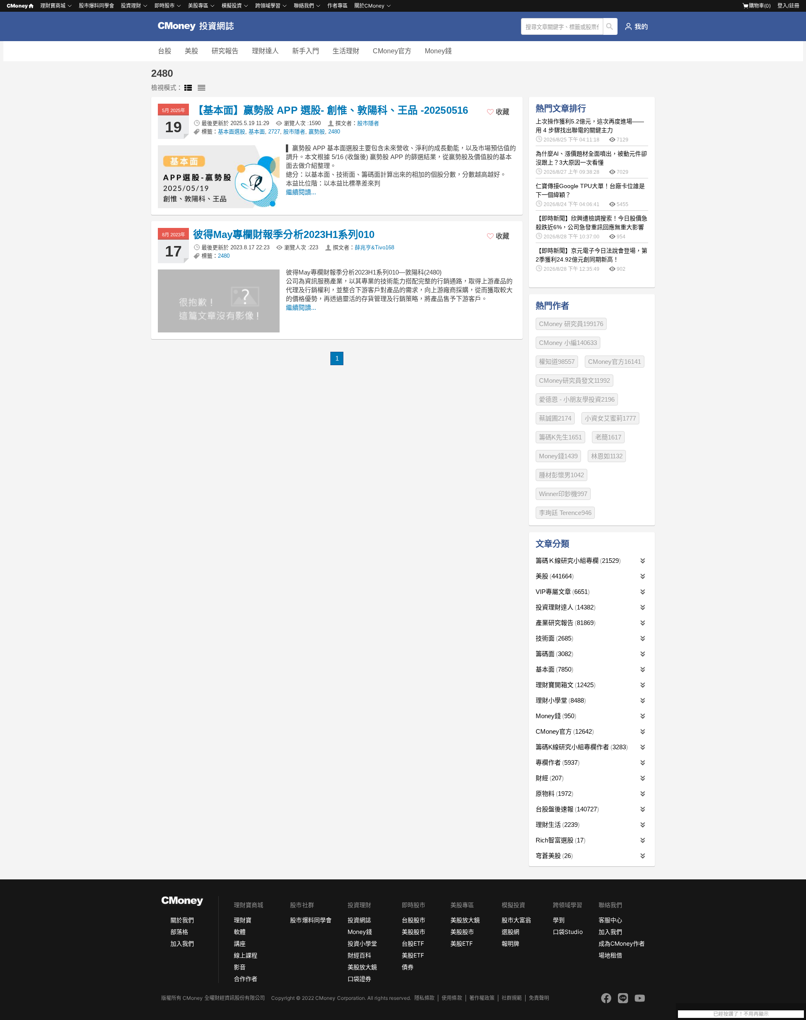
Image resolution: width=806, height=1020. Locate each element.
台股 (164, 51)
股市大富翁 (516, 919)
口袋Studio (567, 931)
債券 (407, 966)
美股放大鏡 (362, 966)
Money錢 (438, 51)
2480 (334, 131)
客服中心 (610, 919)
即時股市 (164, 6)
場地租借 (610, 955)
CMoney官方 (392, 51)
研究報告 (225, 51)
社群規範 (512, 998)
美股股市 (413, 931)
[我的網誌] (636, 26)
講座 (240, 943)
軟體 (240, 931)
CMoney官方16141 (614, 361)
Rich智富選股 (560, 840)
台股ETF (413, 943)
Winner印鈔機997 (563, 493)
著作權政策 (482, 998)
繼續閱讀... (301, 192)
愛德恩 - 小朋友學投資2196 (577, 399)
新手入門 (305, 51)
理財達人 (265, 51)
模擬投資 (232, 6)
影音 (240, 966)
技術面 (553, 638)
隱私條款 (424, 998)
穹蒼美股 (553, 855)
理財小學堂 (560, 700)
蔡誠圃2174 (555, 418)
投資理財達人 (565, 607)
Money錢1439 (558, 456)
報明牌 (510, 943)
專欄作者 (557, 762)
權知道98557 (557, 361)
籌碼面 (553, 653)
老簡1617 (608, 437)
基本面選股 (231, 131)
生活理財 (345, 51)
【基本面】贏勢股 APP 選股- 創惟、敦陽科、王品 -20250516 (330, 110)
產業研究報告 (565, 622)
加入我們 (182, 943)
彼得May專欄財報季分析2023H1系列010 (283, 234)
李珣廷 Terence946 (565, 512)
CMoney (17, 6)
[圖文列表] (188, 88)
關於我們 (182, 919)
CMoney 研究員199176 (571, 323)
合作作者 (245, 978)
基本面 (257, 131)
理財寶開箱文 (565, 684)
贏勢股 (317, 131)
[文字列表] (201, 88)
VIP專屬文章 (562, 591)
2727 (274, 131)
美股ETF (413, 955)
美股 (191, 51)
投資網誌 (359, 919)
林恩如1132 (607, 456)
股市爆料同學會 (96, 6)
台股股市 (413, 919)
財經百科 (359, 955)
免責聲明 (539, 998)
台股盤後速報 (566, 809)
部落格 (179, 931)
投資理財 (131, 6)
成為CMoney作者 (622, 943)
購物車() (760, 6)
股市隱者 (368, 123)
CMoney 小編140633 (568, 342)
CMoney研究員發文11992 (574, 380)
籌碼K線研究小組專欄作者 (581, 747)
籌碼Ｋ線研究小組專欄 (577, 560)
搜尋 (610, 26)
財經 (549, 778)
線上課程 (245, 955)
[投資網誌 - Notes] (199, 26)
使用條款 (452, 998)
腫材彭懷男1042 (561, 475)
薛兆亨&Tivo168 (374, 247)
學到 (559, 919)
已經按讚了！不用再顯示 (741, 1014)
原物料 (553, 793)
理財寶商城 (52, 6)
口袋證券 (359, 978)
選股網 (510, 931)
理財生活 (557, 824)
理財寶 (242, 919)
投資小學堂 (362, 943)
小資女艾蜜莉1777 (610, 418)
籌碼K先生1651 (560, 437)
